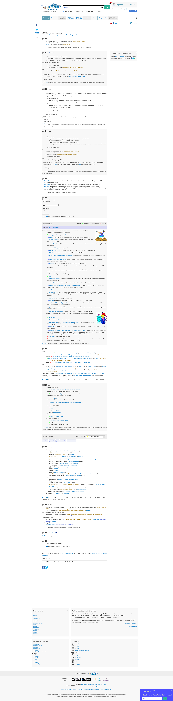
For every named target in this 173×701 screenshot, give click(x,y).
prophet (48, 44)
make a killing (92, 366)
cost (52, 362)
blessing (67, 389)
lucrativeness (60, 285)
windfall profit (53, 244)
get (55, 292)
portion (62, 259)
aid (60, 369)
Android (86, 679)
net (75, 235)
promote (67, 369)
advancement (81, 358)
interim (56, 468)
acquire (51, 292)
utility (80, 402)
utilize (49, 375)
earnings (51, 235)
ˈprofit (49, 505)
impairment (87, 362)
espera (79, 488)
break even (51, 336)
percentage (56, 259)
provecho (63, 441)
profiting (35, 659)
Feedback (134, 23)
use (57, 358)
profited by (77, 655)
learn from (77, 373)
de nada (83, 489)
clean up (51, 326)
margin (70, 255)
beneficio (45, 441)
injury (61, 362)
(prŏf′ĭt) (52, 53)
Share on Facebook (133, 11)
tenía (91, 474)
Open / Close (37, 37)
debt (56, 356)
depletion (75, 356)
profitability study (37, 645)
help (54, 369)
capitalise (67, 303)
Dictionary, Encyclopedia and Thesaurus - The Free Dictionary (51, 6)
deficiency (65, 356)
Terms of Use (64, 689)
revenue (73, 353)
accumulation (53, 266)
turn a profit (52, 317)
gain (50, 276)
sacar (83, 488)
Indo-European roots (79, 76)
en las (74, 452)
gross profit (52, 255)
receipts (58, 355)
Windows (99, 679)
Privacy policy (72, 689)
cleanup (51, 248)
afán (57, 495)
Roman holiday (48, 181)
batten (52, 408)
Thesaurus (52, 35)
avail (97, 358)
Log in (133, 5)
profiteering (36, 656)
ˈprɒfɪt (49, 89)
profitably (35, 650)
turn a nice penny (74, 322)
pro (56, 164)
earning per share (54, 239)
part (66, 259)
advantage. (54, 168)
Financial (62, 35)
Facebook (124, 8)
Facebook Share (37, 25)
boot (80, 353)
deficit (60, 356)
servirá (79, 489)
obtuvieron (71, 460)
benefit (50, 289)
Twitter (126, 8)
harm (67, 362)
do (80, 164)
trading (56, 470)
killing (56, 248)
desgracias (103, 484)
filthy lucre (52, 252)
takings (70, 355)
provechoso (96, 519)
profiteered (77, 664)
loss (53, 356)
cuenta (68, 491)
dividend (51, 270)
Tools (136, 18)
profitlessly (36, 662)
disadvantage (73, 362)
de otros (51, 486)
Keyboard (102, 7)
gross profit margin (61, 255)
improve (46, 186)
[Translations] (117, 23)
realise (54, 330)
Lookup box (101, 686)
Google (128, 8)
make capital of (87, 375)
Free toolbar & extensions (87, 684)
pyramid (51, 307)
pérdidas (74, 491)
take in (79, 330)
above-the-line (36, 614)
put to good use (77, 375)
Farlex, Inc (109, 689)
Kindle (94, 679)
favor (75, 389)
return (68, 353)
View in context (132, 619)
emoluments (76, 355)
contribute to (74, 369)
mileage (87, 358)
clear (61, 311)
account (51, 283)
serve (57, 369)
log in (116, 56)
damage (56, 362)
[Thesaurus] (112, 23)
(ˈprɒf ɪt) (51, 131)
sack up (54, 311)
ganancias (59, 451)
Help (105, 684)
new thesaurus (53, 227)
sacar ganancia (71, 441)
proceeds (92, 353)
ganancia (51, 441)
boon (71, 389)
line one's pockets (54, 319)
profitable (35, 647)
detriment (80, 362)
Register (119, 5)
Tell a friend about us (67, 553)
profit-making (36, 664)
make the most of (93, 373)
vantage (58, 278)
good (54, 358)
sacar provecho (70, 475)
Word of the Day (98, 684)
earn (50, 330)
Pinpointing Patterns (130, 623)
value (65, 358)
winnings (63, 353)
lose (56, 338)
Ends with (90, 11)
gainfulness (52, 285)
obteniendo (72, 456)
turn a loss (51, 338)
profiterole (35, 658)
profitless (35, 661)
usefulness (76, 402)
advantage (52, 278)
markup (51, 263)
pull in (58, 330)
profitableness (76, 285)
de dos (95, 460)
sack (58, 311)
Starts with (80, 11)
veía (75, 474)
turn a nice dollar (64, 322)
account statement (38, 617)
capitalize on (59, 373)
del (69, 452)
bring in (63, 330)
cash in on (52, 298)
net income (57, 235)
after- (34, 621)
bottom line (47, 184)
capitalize (52, 303)
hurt (64, 362)
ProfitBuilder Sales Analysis (82, 650)
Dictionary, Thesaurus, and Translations (92, 673)
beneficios (67, 451)
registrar (62, 463)
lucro (62, 495)
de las (97, 484)
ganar (57, 441)
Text (99, 11)
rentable (71, 454)
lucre (72, 235)
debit (70, 356)
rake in (80, 366)
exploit (85, 373)
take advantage (59, 303)
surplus (53, 355)
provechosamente (51, 524)
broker (46, 188)
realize (68, 330)
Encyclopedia (74, 35)
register (122, 56)
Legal (57, 35)
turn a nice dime (53, 322)
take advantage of (69, 373)
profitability (68, 285)
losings (87, 356)
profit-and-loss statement (39, 651)
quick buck (58, 250)
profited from (78, 657)
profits (68, 235)
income (51, 237)
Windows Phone (106, 679)
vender (64, 456)
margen (58, 493)
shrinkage (81, 356)
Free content (89, 686)
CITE (37, 33)
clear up (58, 366)
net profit (63, 235)
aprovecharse (67, 482)
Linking (95, 686)
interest (61, 358)
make (75, 330)
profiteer (51, 300)
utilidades (76, 451)
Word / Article (68, 11)
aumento (65, 452)
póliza (69, 467)
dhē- (70, 76)
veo (74, 488)
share (50, 259)
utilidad (56, 472)
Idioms (67, 35)
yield (88, 353)
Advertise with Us (88, 689)
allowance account (38, 623)
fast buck (51, 250)
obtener (62, 458)
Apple (76, 679)
